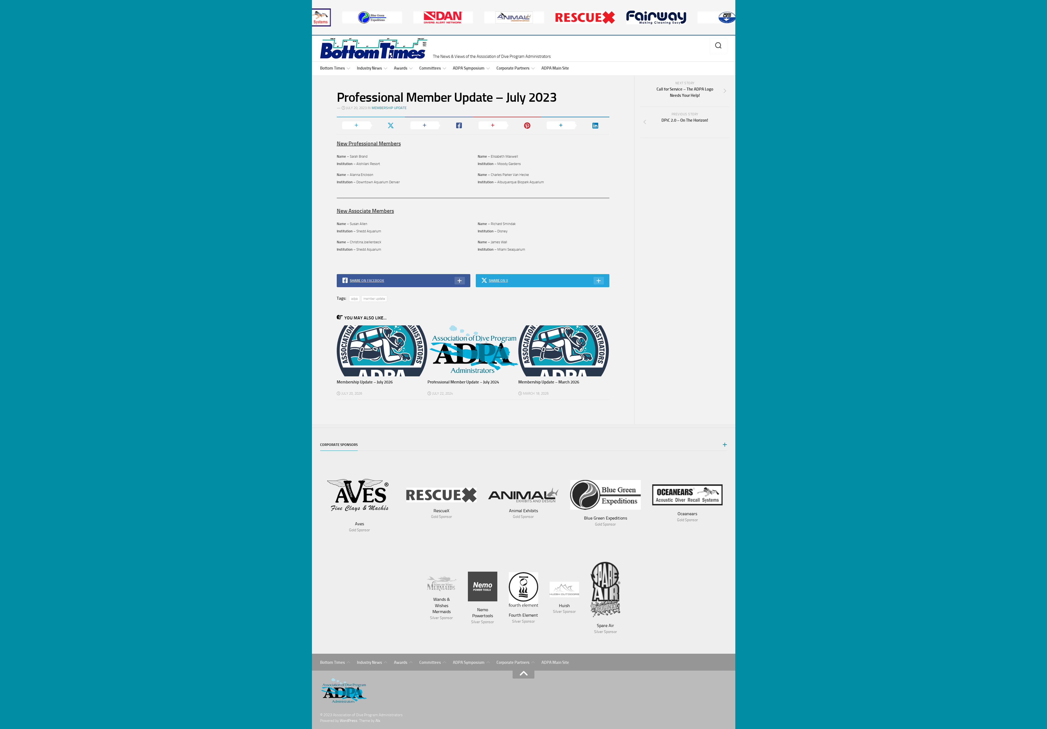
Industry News (369, 68)
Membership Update (389, 108)
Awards (400, 68)
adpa (354, 299)
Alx (377, 720)
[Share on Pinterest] (507, 125)
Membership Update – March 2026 (548, 382)
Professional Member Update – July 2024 (463, 382)
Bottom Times (332, 68)
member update (374, 299)
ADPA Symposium (469, 68)
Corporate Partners (513, 68)
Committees (430, 68)
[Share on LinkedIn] (575, 125)
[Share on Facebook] (439, 125)
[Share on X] (371, 125)
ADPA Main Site (555, 68)
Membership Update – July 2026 (365, 382)
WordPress (348, 720)
